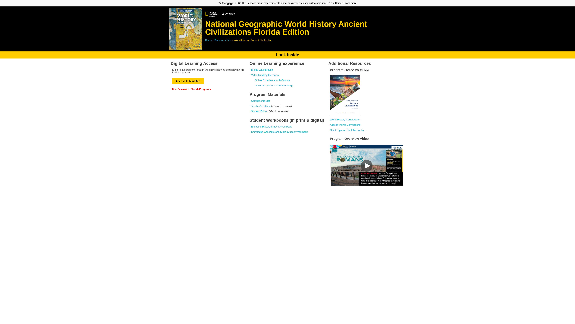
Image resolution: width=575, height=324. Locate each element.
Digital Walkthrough (262, 69)
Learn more (350, 3)
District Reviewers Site (218, 40)
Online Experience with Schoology (274, 85)
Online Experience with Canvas (272, 80)
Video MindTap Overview (265, 75)
